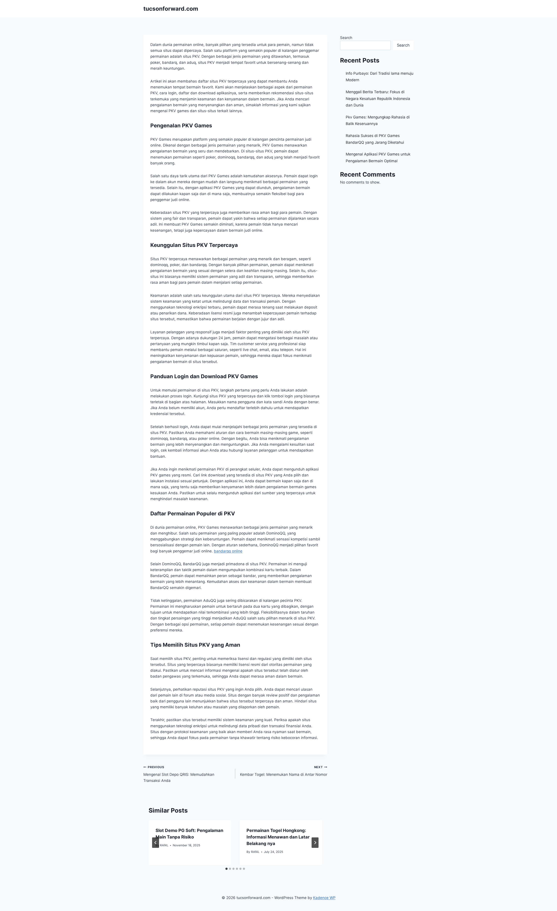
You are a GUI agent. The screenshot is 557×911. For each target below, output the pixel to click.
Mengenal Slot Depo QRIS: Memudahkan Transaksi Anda (178, 774)
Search (346, 37)
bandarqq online (228, 551)
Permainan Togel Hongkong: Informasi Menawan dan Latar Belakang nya (278, 837)
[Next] (315, 842)
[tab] (226, 869)
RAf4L (164, 845)
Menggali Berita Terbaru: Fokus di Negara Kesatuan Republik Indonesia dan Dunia (378, 98)
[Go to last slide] (155, 842)
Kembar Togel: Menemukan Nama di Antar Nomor (283, 771)
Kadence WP (324, 898)
